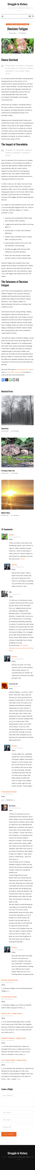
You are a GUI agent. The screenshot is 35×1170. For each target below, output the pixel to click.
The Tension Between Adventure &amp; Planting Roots (21, 648)
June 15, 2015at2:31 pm (15, 808)
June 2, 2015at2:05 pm (15, 594)
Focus (9, 24)
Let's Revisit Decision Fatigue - (9, 997)
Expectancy (5, 428)
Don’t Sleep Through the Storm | (9, 980)
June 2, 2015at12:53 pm (18, 567)
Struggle (25, 24)
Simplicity (16, 24)
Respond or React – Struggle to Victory (11, 1013)
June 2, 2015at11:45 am (15, 537)
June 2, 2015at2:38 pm (18, 659)
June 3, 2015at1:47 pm (14, 686)
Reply (11, 539)
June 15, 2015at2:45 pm (18, 949)
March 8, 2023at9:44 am (7, 1040)
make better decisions (13, 372)
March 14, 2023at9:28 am (8, 1062)
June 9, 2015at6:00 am (7, 794)
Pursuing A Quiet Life (8, 470)
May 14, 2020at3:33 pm (7, 1015)
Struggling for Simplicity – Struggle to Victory (13, 1038)
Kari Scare (14, 565)
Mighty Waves (5, 513)
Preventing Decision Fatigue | (9, 792)
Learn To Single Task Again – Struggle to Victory (14, 1060)
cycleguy (11, 535)
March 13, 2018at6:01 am (7, 999)
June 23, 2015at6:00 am (7, 982)
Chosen (22, 559)
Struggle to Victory (17, 4)
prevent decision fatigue (25, 369)
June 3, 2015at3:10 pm (17, 748)
